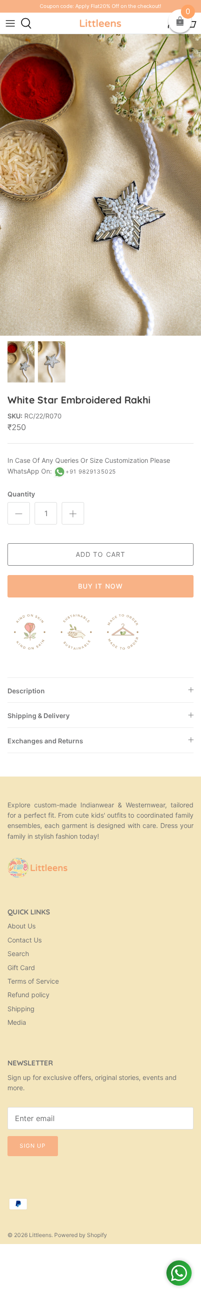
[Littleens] (100, 23)
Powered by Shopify (80, 1234)
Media (16, 1022)
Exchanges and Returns (45, 741)
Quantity (21, 494)
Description (26, 691)
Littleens (40, 1234)
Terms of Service (33, 981)
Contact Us (24, 940)
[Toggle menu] (10, 23)
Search (18, 953)
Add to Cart (100, 554)
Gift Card (21, 967)
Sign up (33, 1145)
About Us (21, 926)
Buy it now (100, 586)
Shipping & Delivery (38, 715)
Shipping (21, 1009)
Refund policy (28, 995)
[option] (100, 185)
